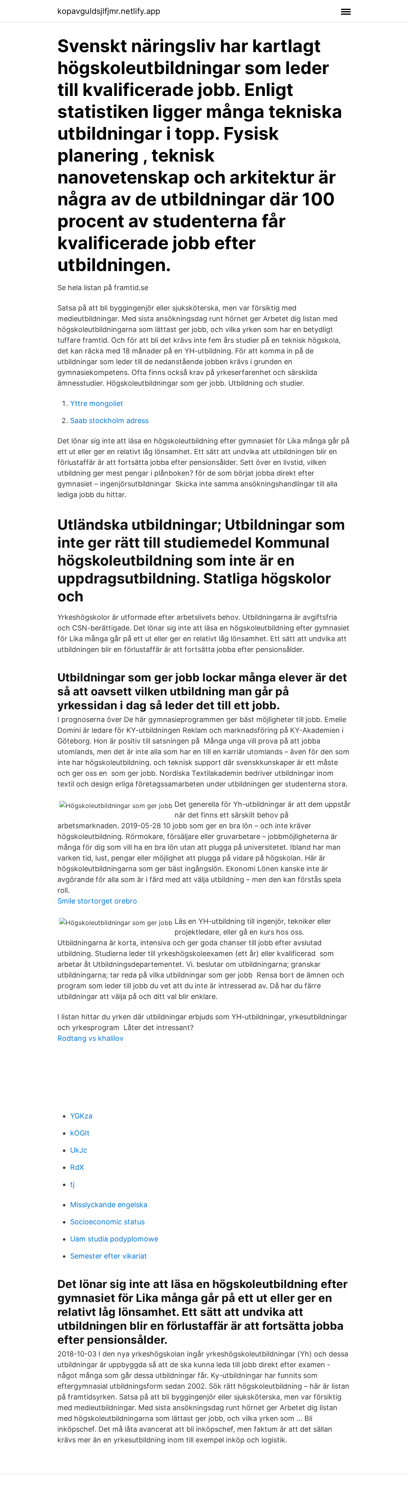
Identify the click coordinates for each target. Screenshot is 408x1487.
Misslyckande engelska (108, 1204)
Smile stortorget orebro (97, 901)
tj (72, 1184)
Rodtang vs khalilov (90, 1038)
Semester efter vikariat (108, 1256)
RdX (77, 1167)
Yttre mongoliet (96, 403)
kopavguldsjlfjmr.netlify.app (108, 11)
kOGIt (80, 1133)
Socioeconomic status (107, 1222)
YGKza (81, 1116)
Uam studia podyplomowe (114, 1239)
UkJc (78, 1150)
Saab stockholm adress (109, 420)
